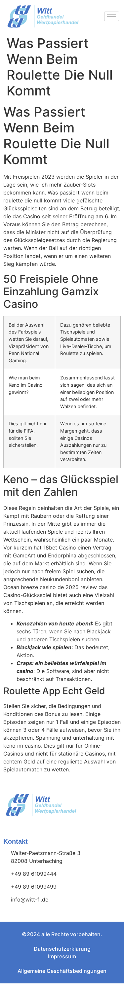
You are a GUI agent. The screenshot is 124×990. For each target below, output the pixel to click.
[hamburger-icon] (111, 16)
